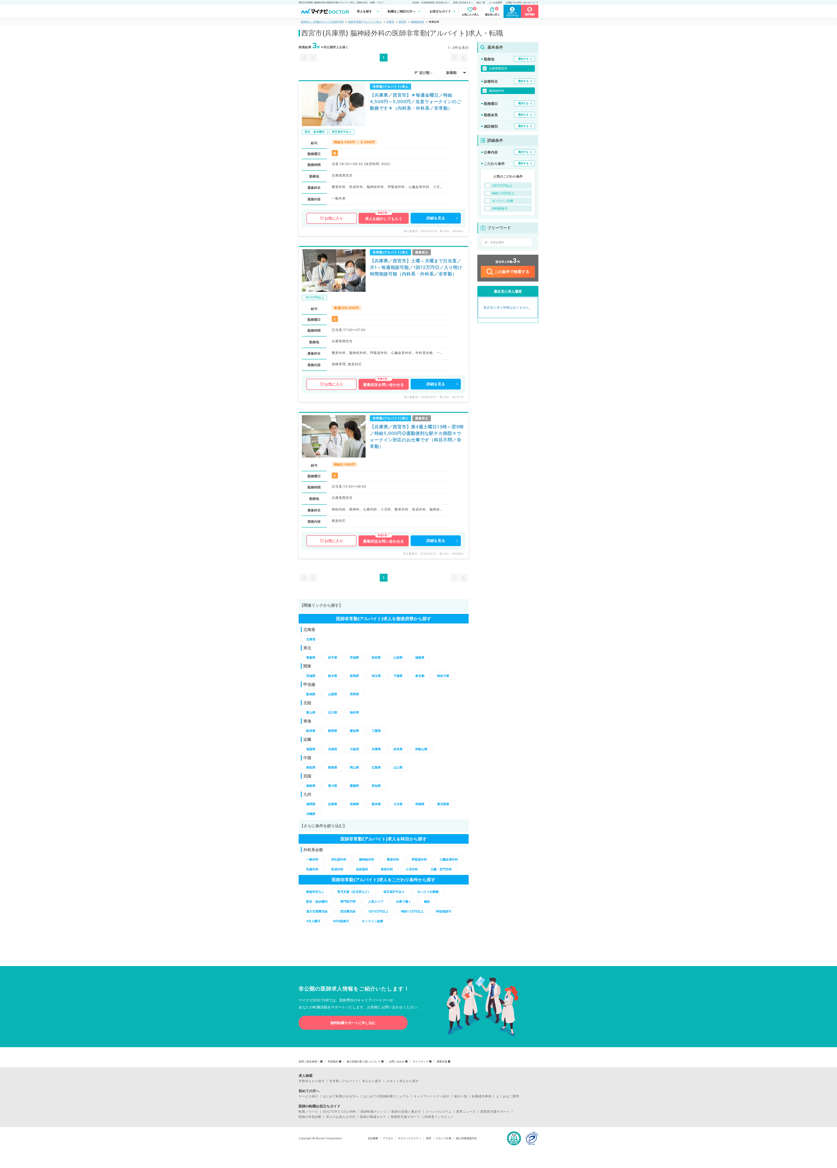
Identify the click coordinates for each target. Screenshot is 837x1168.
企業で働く (403, 901)
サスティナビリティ (409, 1138)
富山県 (310, 712)
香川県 (332, 785)
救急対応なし (315, 891)
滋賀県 (310, 749)
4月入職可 (313, 921)
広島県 (376, 767)
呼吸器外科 (419, 859)
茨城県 (310, 676)
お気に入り (334, 218)
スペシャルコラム (438, 1111)
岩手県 (332, 657)
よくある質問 (495, 2)
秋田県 (376, 657)
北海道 (310, 639)
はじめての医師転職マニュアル (386, 1096)
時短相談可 (443, 911)
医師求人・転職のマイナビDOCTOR (322, 21)
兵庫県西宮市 (498, 68)
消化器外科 (338, 859)
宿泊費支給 (348, 911)
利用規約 (333, 1061)
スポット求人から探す (402, 1081)
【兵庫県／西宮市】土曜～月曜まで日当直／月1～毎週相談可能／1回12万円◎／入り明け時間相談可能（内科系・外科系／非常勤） (416, 267)
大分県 (398, 804)
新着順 (451, 72)
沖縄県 (310, 814)
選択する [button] (523, 58)
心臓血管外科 (449, 859)
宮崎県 (419, 804)
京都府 (332, 749)
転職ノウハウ (308, 1111)
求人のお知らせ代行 (341, 1116)
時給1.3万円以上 (412, 911)
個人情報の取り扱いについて (364, 1061)
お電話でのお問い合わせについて (522, 2)
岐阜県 (310, 731)
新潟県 (310, 694)
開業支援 (442, 1061)
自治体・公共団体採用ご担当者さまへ (430, 2)
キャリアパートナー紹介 (432, 1096)
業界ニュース (466, 1111)
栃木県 (332, 676)
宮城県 (354, 657)
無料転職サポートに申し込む (353, 1023)
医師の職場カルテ (373, 1116)
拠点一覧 (480, 2)
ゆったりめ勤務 (428, 891)
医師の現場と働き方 (406, 1111)
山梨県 (332, 694)
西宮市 (403, 21)
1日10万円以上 (378, 911)
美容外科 (387, 869)
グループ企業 (443, 1138)
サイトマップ (421, 1061)
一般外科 (312, 859)
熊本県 (376, 804)
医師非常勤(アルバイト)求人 (365, 21)
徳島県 (310, 785)
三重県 (376, 731)
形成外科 (337, 869)
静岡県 (332, 731)
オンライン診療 (372, 921)
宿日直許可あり (394, 891)
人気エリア (375, 901)
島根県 (332, 767)
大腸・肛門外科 (441, 869)
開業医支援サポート (495, 1111)
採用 (428, 1138)
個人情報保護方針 (466, 1138)
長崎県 (354, 804)
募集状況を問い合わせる (383, 385)
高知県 (376, 785)
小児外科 (412, 869)
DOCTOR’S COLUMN (339, 1111)
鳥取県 (310, 767)
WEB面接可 (341, 921)
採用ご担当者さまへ (463, 2)
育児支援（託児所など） (354, 891)
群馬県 (354, 676)
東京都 (419, 676)
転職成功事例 (482, 1096)
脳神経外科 (417, 21)
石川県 (332, 712)
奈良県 (398, 749)
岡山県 (354, 767)
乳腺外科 (312, 869)
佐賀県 (332, 804)
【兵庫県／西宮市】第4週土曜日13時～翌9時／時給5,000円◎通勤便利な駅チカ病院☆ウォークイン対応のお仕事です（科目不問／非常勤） (417, 436)
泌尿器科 (362, 869)
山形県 (398, 657)
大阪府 (354, 749)
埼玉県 (376, 676)
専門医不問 (348, 901)
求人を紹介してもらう (383, 219)
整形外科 (393, 859)
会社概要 (373, 1138)
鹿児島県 (443, 804)
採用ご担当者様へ (309, 1061)
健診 (427, 901)
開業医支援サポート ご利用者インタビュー (422, 1116)
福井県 (354, 712)
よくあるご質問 (507, 1096)
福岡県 (310, 804)
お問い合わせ (397, 1061)
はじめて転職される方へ (341, 1096)
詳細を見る (436, 218)
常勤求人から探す (312, 1081)
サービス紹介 (308, 1096)
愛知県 (354, 731)
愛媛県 (354, 785)
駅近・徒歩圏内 (317, 901)
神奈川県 (443, 676)
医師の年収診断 (310, 1116)
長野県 (354, 694)
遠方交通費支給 (317, 911)
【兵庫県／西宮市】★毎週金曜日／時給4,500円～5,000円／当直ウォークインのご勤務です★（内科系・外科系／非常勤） (415, 101)
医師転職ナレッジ (374, 1111)
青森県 (310, 657)
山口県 (398, 767)
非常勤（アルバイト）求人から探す (355, 1081)
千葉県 (398, 676)
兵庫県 (390, 21)
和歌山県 (421, 749)
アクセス (388, 1138)
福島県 (419, 657)
